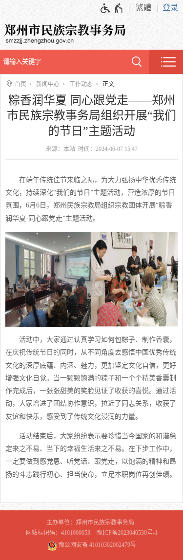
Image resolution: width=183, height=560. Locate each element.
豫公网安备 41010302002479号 (96, 544)
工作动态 (81, 84)
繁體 (143, 7)
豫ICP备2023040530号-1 (127, 532)
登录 (170, 7)
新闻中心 (48, 84)
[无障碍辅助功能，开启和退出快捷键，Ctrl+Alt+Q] (112, 8)
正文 (108, 84)
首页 (20, 84)
